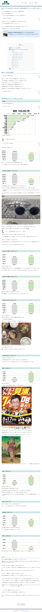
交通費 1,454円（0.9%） (15, 67)
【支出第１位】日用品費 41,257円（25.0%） (18, 52)
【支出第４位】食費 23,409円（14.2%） (17, 57)
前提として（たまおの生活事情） (16, 47)
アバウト (17, 2)
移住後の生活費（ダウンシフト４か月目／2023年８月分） (19, 49)
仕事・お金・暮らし (25, 2)
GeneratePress (26, 610)
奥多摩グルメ (36, 2)
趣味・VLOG (31, 2)
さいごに (12, 68)
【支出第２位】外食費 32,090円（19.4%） (17, 54)
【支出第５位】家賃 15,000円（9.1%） (17, 59)
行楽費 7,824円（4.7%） (15, 62)
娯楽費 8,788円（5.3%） (15, 60)
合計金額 (13, 51)
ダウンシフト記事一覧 (21, 604)
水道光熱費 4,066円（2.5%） (16, 65)
